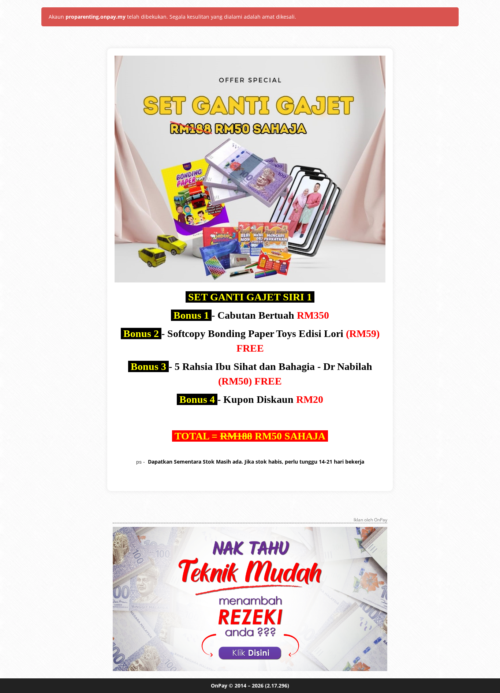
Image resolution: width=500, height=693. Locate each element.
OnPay (219, 685)
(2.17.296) (277, 685)
